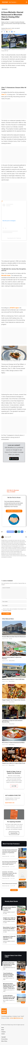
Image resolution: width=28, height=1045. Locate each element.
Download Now (14, 833)
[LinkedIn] (26, 537)
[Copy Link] (9, 32)
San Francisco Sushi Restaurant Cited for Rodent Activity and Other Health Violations (9, 863)
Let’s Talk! (14, 786)
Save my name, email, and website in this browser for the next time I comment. (14, 609)
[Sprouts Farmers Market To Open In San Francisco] (14, 648)
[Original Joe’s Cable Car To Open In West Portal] (14, 754)
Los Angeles (21, 980)
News (23, 991)
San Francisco (21, 914)
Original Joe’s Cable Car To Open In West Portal (13, 763)
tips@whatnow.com (9, 802)
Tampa (23, 1002)
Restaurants (4, 9)
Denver (22, 969)
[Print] (12, 32)
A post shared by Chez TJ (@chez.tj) (14, 238)
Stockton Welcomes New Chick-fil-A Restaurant (14, 636)
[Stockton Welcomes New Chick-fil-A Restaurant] (14, 628)
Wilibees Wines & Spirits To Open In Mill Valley (13, 679)
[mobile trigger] (27, 2)
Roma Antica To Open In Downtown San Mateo (13, 742)
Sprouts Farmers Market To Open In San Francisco (9, 909)
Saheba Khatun (9, 29)
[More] (14, 32)
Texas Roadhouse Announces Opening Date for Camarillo (8, 975)
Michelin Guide (5, 275)
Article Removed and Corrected (9, 883)
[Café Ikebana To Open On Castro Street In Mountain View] (14, 712)
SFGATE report (14, 307)
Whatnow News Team (5, 856)
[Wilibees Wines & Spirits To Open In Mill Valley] (14, 670)
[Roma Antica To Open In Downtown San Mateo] (14, 734)
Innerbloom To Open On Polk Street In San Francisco (9, 938)
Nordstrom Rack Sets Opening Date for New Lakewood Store (9, 964)
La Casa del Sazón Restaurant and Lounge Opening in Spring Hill (9, 997)
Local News (22, 857)
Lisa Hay (10, 638)
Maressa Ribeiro (12, 660)
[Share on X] (7, 32)
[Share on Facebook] (4, 32)
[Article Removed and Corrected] (22, 885)
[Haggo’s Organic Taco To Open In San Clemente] (14, 691)
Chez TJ (3, 94)
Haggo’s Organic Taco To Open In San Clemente (13, 700)
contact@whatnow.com (16, 1018)
